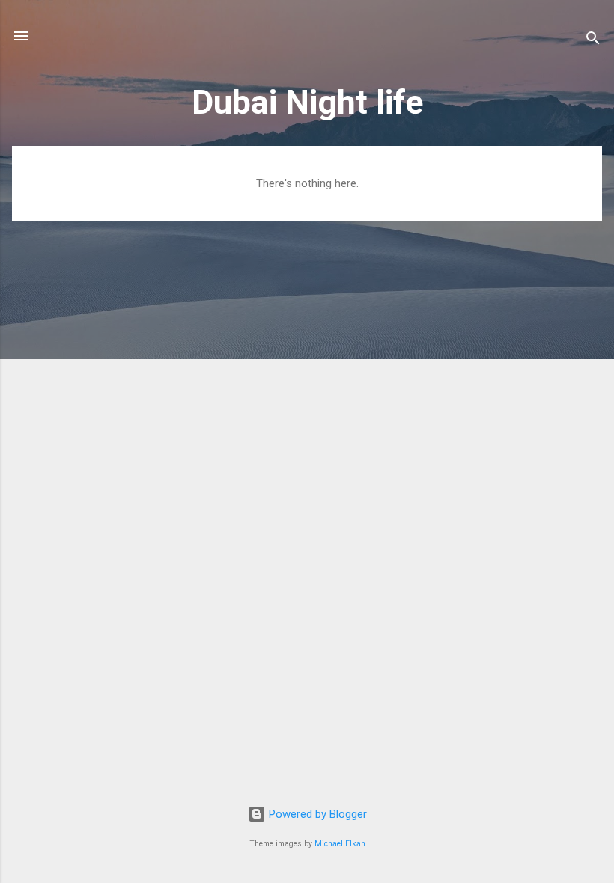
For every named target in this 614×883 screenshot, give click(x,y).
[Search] (593, 41)
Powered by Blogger (316, 814)
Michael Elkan (339, 844)
